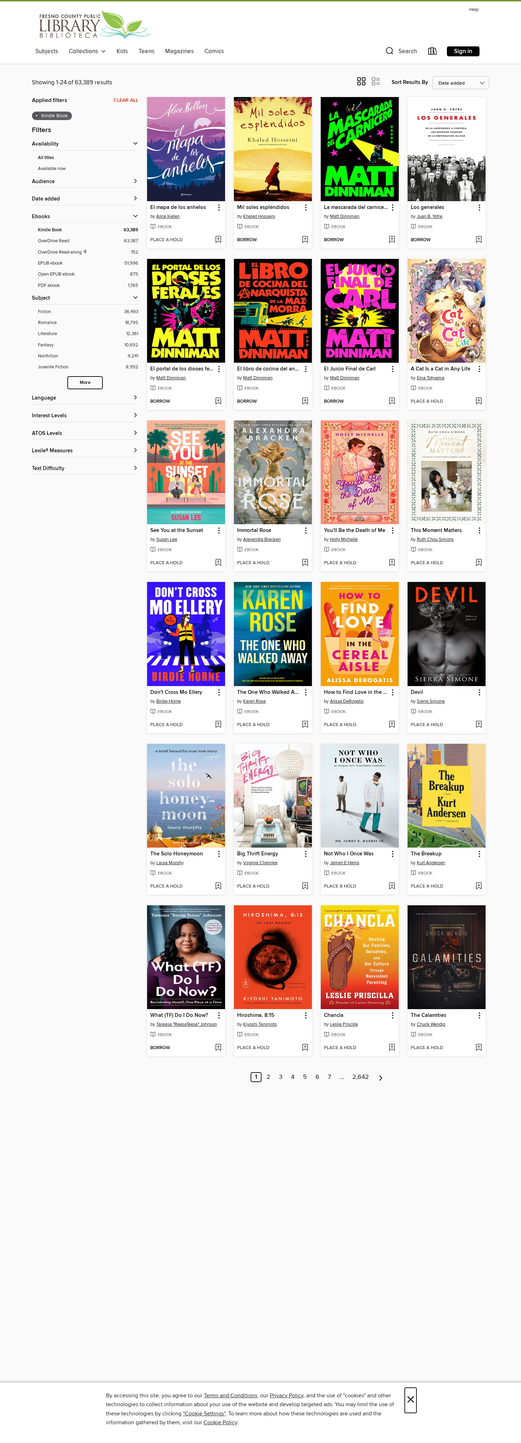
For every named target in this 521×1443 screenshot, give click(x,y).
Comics (214, 51)
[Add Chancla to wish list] (391, 1048)
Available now (52, 168)
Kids (122, 51)
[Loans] (432, 53)
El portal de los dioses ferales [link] (182, 369)
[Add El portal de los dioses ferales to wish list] (218, 401)
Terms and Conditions (230, 1395)
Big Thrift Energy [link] (257, 854)
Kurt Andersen (431, 863)
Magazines (179, 51)
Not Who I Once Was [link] (349, 854)
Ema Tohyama (430, 378)
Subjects (46, 51)
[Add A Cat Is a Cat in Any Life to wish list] (478, 401)
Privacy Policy (286, 1395)
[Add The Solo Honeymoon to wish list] (218, 886)
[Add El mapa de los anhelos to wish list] (218, 240)
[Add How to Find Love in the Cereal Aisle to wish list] (391, 725)
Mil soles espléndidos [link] (263, 207)
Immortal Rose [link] (254, 530)
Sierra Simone (431, 701)
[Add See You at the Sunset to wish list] (218, 563)
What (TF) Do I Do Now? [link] (179, 1015)
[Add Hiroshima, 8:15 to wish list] (305, 1048)
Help (473, 9)
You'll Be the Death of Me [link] (354, 530)
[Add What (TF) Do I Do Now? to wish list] (218, 1048)
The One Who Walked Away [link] (269, 692)
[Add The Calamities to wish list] (478, 1048)
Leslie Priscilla (344, 1024)
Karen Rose (254, 701)
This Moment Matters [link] (436, 530)
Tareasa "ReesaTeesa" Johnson (186, 1024)
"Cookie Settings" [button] (204, 1413)
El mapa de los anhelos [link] (178, 207)
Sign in (463, 51)
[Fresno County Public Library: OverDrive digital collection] (93, 24)
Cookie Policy (220, 1422)
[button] (400, 53)
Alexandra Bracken (262, 539)
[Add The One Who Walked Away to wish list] (305, 725)
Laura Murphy (170, 863)
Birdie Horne (168, 701)
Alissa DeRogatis (347, 701)
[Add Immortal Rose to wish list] (305, 563)
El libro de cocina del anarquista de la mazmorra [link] (269, 369)
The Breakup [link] (426, 854)
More (85, 383)
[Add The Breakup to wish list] (478, 886)
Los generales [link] (427, 207)
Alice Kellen (168, 216)
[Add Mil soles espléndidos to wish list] (305, 240)
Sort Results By (410, 82)
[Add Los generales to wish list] (478, 240)
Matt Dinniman (344, 216)
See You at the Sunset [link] (176, 530)
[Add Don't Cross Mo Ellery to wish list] (218, 725)
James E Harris (344, 863)
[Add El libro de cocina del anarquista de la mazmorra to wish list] (305, 401)
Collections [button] (85, 51)
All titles (46, 158)
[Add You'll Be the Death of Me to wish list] (391, 563)
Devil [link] (417, 692)
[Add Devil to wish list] (478, 725)
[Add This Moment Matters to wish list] (478, 563)
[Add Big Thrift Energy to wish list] (305, 886)
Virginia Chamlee (260, 863)
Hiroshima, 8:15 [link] (255, 1015)
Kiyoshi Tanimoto (260, 1024)
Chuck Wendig (431, 1024)
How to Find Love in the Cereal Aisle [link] (356, 692)
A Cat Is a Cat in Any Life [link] (440, 369)
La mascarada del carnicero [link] (356, 207)
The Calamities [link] (428, 1015)
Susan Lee (166, 539)
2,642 (360, 1077)
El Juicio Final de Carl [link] (350, 369)
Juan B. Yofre (429, 216)
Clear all (125, 100)
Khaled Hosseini (259, 216)
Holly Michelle (344, 539)
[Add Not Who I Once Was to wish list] (391, 886)
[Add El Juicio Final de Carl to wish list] (391, 401)
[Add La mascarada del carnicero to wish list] (391, 240)
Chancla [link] (333, 1015)
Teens (147, 51)
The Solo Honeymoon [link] (176, 854)
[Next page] (381, 1077)
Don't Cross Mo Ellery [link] (176, 692)
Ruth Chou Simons (435, 539)
